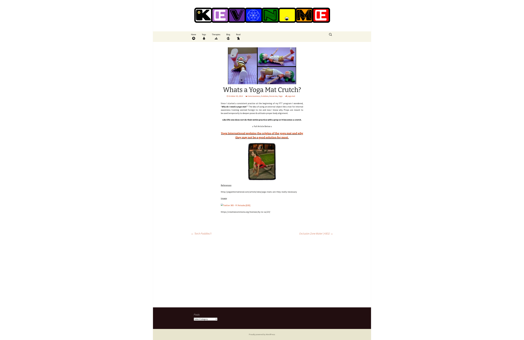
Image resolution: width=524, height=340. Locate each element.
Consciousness (254, 96)
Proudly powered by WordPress (262, 334)
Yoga (280, 96)
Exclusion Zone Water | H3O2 (316, 233)
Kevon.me (273, 96)
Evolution (264, 96)
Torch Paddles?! (201, 233)
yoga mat (291, 96)
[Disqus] (262, 272)
